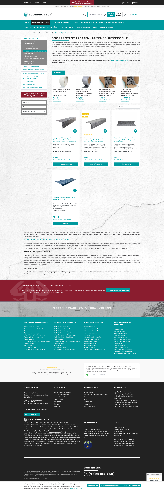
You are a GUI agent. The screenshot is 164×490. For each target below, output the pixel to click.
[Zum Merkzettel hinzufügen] (75, 131)
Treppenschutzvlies (32, 46)
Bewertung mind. (29, 111)
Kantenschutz (29, 53)
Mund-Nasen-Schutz (121, 345)
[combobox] (97, 14)
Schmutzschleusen (90, 347)
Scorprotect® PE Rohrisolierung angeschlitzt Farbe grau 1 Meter (130, 91)
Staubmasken (118, 343)
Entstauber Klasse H (91, 331)
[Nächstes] (139, 87)
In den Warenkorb (66, 164)
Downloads (36, 2)
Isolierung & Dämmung (31, 66)
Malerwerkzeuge (29, 84)
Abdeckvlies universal (31, 327)
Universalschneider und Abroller (125, 354)
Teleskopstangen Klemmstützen (95, 349)
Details (65, 223)
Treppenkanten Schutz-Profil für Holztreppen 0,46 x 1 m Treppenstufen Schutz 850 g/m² (125, 140)
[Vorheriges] (53, 87)
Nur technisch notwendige (110, 486)
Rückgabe (57, 402)
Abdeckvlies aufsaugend (32, 331)
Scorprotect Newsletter (62, 392)
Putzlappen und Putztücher (123, 352)
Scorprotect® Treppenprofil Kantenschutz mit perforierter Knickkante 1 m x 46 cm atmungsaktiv (64, 140)
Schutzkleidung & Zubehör (32, 88)
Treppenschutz (29, 43)
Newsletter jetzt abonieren (119, 290)
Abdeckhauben (29, 61)
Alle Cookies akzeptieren (131, 486)
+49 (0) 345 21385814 (83, 3)
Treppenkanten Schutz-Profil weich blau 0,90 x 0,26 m (64, 198)
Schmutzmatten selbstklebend (34, 58)
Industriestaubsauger (91, 333)
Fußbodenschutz (30, 41)
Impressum (87, 404)
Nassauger (87, 335)
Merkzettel (136, 2)
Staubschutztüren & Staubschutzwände (30, 77)
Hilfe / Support (59, 406)
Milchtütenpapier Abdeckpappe (35, 335)
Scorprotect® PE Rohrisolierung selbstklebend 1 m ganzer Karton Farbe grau (106, 91)
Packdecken (28, 63)
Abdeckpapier (29, 339)
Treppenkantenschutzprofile (36, 51)
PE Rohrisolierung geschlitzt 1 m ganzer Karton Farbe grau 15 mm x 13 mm (84, 91)
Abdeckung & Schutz (30, 38)
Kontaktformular (41, 409)
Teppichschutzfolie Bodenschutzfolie (37, 341)
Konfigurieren (93, 486)
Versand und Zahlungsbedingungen (96, 394)
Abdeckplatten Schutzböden (34, 337)
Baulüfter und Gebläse (91, 339)
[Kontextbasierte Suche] (84, 14)
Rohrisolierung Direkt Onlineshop (95, 431)
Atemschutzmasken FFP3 (122, 341)
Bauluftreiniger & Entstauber (33, 73)
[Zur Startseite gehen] (38, 14)
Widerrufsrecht (59, 399)
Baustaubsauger (89, 327)
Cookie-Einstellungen (61, 394)
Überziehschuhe (119, 331)
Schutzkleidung (119, 329)
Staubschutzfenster (90, 345)
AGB (85, 399)
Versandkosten (72, 471)
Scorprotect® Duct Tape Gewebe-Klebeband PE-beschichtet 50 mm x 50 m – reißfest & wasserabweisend (61, 91)
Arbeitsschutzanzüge (121, 337)
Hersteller (26, 102)
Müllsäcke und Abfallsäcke (123, 349)
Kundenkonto (88, 392)
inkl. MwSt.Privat (111, 14)
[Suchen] (105, 15)
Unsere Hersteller (60, 397)
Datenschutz (88, 402)
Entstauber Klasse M (91, 329)
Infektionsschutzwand (121, 347)
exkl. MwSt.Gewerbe (119, 14)
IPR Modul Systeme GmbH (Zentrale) (96, 433)
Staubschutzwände (90, 341)
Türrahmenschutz (30, 56)
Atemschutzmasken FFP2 (122, 339)
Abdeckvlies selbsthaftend (33, 329)
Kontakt (44, 2)
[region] (96, 87)
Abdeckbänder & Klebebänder (33, 70)
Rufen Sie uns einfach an (119, 60)
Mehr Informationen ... (76, 488)
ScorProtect (28, 2)
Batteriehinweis (89, 406)
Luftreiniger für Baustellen (93, 337)
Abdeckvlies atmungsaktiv (33, 333)
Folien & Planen (28, 81)
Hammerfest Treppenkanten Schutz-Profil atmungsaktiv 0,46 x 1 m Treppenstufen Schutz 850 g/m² (95, 140)
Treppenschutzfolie (32, 48)
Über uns (87, 397)
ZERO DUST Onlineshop (92, 429)
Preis (25, 107)
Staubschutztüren (90, 343)
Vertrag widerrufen (31, 414)
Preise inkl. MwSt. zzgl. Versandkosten (59, 100)
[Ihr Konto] (125, 14)
